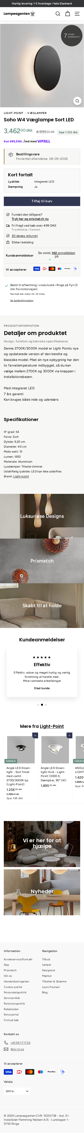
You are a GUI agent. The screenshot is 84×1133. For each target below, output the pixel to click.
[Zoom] (77, 101)
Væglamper (37, 113)
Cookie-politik (13, 987)
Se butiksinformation (22, 300)
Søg (6, 964)
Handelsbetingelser (16, 981)
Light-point (21, 476)
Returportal (11, 1014)
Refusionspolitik (14, 1003)
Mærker (47, 975)
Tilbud (46, 959)
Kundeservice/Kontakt (18, 959)
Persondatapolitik (15, 992)
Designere (48, 970)
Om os (8, 975)
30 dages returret (25, 236)
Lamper (47, 964)
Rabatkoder (11, 1009)
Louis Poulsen (51, 987)
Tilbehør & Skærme (54, 981)
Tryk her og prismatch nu (30, 219)
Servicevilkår (12, 998)
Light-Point (13, 113)
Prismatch (10, 970)
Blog (45, 992)
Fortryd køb (11, 1020)
